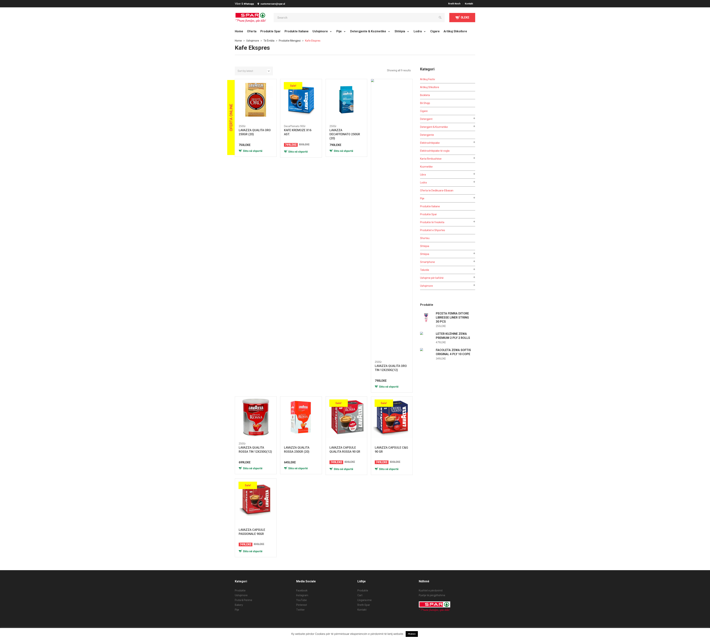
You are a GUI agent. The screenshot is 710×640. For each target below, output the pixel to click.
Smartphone (427, 262)
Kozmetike (426, 166)
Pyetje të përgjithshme (432, 595)
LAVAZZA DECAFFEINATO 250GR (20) (344, 134)
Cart (359, 595)
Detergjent (426, 119)
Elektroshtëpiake (430, 142)
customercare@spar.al (273, 4)
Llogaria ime (364, 600)
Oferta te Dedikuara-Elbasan (436, 190)
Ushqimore (252, 40)
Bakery (239, 604)
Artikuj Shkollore (429, 87)
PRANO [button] (412, 634)
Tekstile (424, 269)
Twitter (300, 609)
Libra (423, 174)
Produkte (240, 590)
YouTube (301, 600)
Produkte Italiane (430, 206)
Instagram (302, 595)
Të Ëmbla (268, 40)
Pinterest (301, 604)
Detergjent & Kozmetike (434, 126)
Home (238, 40)
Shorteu (425, 238)
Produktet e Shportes (432, 230)
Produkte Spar (428, 214)
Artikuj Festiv (427, 79)
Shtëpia (424, 246)
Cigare (424, 111)
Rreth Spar (363, 604)
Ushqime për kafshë (432, 277)
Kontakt (361, 609)
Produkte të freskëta (432, 222)
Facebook (301, 590)
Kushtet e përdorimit (431, 590)
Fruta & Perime (243, 600)
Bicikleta (425, 95)
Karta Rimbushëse (431, 158)
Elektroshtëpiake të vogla (434, 150)
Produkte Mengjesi (290, 40)
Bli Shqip (425, 103)
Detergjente (427, 134)
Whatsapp (249, 4)
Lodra (423, 182)
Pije (422, 198)
